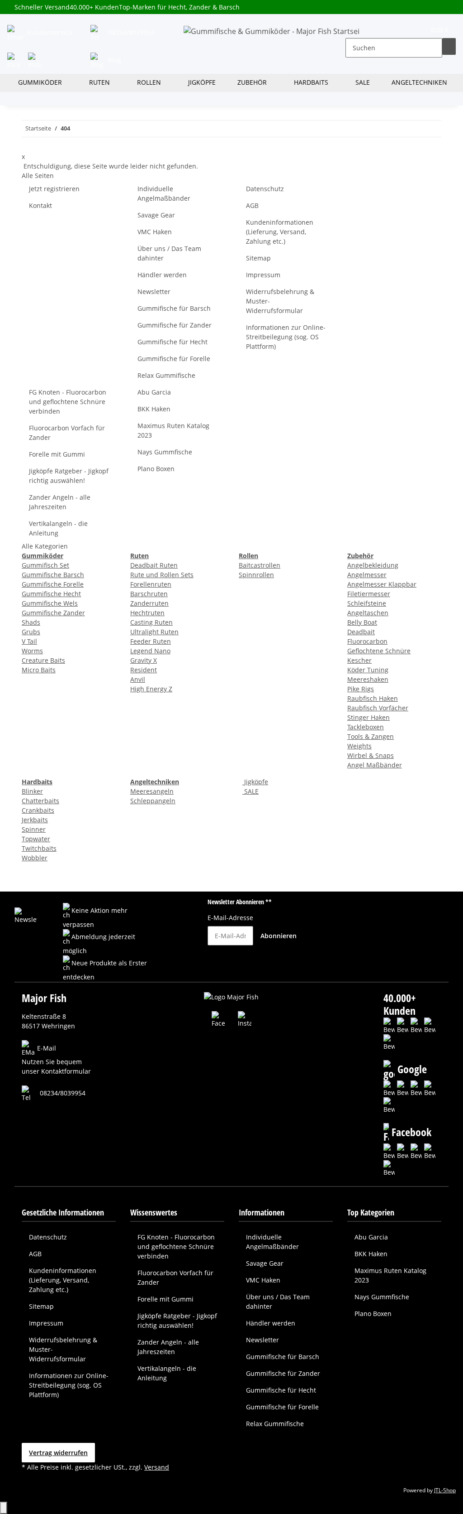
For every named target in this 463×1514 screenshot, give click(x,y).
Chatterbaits (40, 800)
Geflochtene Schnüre (379, 650)
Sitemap (258, 258)
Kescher (359, 660)
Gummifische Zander (53, 612)
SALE (250, 791)
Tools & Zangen (370, 736)
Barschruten (149, 593)
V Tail (29, 641)
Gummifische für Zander (174, 325)
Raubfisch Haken (372, 698)
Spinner (34, 829)
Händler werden (162, 274)
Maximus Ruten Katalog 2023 (173, 430)
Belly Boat (362, 622)
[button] (352, 31)
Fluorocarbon (367, 641)
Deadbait (361, 631)
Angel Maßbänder (374, 765)
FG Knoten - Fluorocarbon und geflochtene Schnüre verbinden (67, 401)
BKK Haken (153, 409)
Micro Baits (39, 669)
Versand (156, 1467)
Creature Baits (43, 660)
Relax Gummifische (166, 375)
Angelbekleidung (372, 565)
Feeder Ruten (150, 641)
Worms (32, 650)
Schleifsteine (366, 603)
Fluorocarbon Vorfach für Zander (67, 433)
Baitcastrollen (259, 565)
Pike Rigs (360, 689)
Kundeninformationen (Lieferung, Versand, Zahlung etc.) (279, 232)
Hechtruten (147, 612)
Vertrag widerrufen (58, 1452)
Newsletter (153, 291)
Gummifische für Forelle (173, 358)
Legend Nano (150, 650)
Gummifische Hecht (51, 593)
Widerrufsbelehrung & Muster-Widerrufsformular (280, 301)
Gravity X (143, 660)
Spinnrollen (256, 574)
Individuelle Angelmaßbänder (163, 193)
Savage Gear (156, 215)
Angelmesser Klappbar (381, 584)
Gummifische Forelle (53, 584)
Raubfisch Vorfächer (377, 708)
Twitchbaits (39, 848)
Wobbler (34, 857)
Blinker (32, 791)
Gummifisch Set (45, 565)
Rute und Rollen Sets (162, 574)
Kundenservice (48, 32)
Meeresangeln (152, 791)
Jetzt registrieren (54, 188)
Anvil (137, 679)
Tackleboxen (365, 727)
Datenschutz (265, 188)
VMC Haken (154, 231)
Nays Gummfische (164, 452)
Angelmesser (367, 574)
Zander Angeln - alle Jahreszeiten (59, 502)
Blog (113, 60)
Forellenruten (150, 584)
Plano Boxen (156, 468)
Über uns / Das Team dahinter (169, 253)
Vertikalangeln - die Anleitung (58, 528)
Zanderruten (149, 603)
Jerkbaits (35, 819)
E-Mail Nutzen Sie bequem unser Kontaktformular (56, 1060)
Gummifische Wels (50, 603)
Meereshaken (367, 679)
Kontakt (40, 205)
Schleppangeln (152, 800)
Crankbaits (38, 810)
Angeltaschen (367, 612)
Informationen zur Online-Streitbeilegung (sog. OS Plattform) (286, 337)
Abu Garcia (154, 392)
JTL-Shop (445, 1490)
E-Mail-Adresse (230, 917)
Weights (359, 746)
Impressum (263, 274)
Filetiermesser (368, 593)
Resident (143, 669)
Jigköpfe (255, 781)
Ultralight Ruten (154, 631)
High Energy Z (151, 689)
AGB (252, 205)
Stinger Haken (368, 717)
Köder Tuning (367, 669)
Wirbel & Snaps (370, 755)
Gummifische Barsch (53, 574)
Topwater (36, 838)
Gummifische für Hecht (172, 342)
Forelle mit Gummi (57, 454)
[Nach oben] (3, 1508)
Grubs (31, 631)
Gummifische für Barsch (174, 308)
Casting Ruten (151, 622)
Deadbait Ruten (154, 565)
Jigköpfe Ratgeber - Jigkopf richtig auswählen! (69, 476)
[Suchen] (449, 46)
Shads (31, 622)
